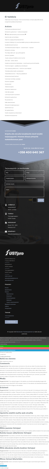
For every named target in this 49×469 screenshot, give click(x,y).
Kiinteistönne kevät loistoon (12, 76)
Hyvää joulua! (8, 84)
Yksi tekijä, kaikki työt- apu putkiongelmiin (15, 53)
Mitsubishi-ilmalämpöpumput (12, 105)
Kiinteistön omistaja (10, 50)
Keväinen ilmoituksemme (11, 115)
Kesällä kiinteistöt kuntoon (11, 45)
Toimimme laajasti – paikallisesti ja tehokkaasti (16, 66)
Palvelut (7, 292)
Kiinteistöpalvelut (11, 298)
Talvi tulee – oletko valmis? (11, 60)
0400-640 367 (8, 276)
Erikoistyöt (9, 296)
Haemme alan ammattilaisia (11, 37)
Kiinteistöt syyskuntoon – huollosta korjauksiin (16, 32)
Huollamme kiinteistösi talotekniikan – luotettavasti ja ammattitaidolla (22, 63)
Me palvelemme (9, 100)
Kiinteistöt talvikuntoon (10, 89)
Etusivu (6, 287)
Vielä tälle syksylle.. (9, 92)
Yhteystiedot (8, 308)
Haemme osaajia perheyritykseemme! (14, 39)
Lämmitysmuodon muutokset (12, 94)
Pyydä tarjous (11, 321)
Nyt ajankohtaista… (9, 110)
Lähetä (41, 200)
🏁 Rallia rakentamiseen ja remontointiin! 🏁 (15, 34)
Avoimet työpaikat (9, 55)
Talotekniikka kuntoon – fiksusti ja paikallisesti (16, 73)
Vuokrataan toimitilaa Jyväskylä (12, 79)
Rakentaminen (10, 294)
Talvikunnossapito (9, 86)
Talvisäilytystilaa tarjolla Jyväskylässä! (14, 71)
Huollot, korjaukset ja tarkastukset (13, 113)
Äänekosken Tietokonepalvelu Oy (25, 331)
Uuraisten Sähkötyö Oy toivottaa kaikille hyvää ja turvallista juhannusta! (22, 42)
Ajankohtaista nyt (9, 107)
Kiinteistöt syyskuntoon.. (11, 97)
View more (18, 342)
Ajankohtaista (8, 289)
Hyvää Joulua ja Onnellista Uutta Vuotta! (15, 58)
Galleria (7, 306)
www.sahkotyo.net (9, 280)
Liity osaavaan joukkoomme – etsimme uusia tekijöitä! (18, 68)
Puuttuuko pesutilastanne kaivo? (13, 29)
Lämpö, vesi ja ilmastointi (13, 302)
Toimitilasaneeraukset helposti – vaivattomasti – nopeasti (19, 47)
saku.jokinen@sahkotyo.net (11, 278)
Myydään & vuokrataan (10, 304)
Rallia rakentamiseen (10, 102)
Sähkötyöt (9, 300)
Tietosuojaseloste (9, 315)
